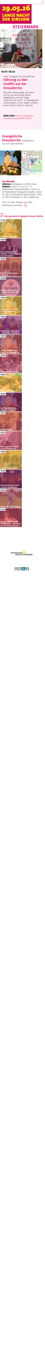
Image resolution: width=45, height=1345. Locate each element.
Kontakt (21, 1341)
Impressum (28, 1341)
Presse (16, 1341)
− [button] (24, 156)
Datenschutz (37, 1341)
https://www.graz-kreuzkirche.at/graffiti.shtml (18, 117)
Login (21, 1342)
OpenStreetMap (31, 172)
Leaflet (23, 172)
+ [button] (24, 153)
